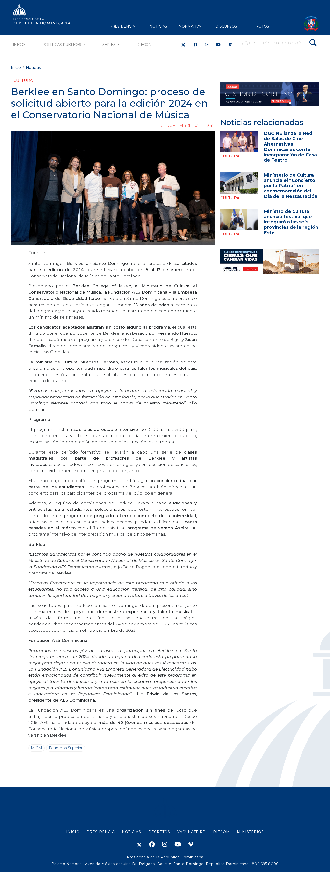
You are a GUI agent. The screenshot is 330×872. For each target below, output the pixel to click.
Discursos (226, 26)
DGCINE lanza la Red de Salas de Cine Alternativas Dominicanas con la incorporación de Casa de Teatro (290, 146)
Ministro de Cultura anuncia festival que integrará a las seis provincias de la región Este (291, 221)
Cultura (23, 80)
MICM (36, 748)
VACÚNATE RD (191, 832)
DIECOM (144, 45)
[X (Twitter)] (183, 45)
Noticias (33, 67)
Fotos (262, 26)
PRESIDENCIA (122, 26)
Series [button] (109, 45)
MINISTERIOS (250, 832)
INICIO (72, 832)
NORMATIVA (190, 26)
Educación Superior (65, 748)
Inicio (19, 45)
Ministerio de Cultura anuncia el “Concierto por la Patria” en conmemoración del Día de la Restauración (290, 185)
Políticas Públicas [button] (62, 45)
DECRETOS (159, 832)
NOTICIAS (158, 26)
